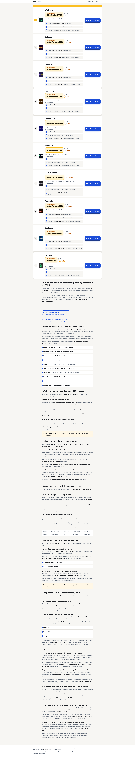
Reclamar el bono (92, 20)
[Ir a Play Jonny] (41, 101)
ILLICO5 (62, 260)
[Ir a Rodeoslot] (41, 211)
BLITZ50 (68, 15)
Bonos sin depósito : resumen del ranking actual (56, 310)
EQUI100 (69, 123)
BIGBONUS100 (70, 177)
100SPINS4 (70, 206)
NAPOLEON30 (69, 233)
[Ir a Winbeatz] (41, 20)
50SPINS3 (69, 69)
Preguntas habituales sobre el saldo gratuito (55, 321)
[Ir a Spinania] (41, 47)
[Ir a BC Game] (41, 265)
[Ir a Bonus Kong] (41, 74)
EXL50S (68, 150)
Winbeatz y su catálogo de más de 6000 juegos (55, 312)
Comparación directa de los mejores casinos (55, 317)
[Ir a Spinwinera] (41, 156)
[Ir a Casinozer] (41, 238)
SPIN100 (69, 42)
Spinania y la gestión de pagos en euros (53, 314)
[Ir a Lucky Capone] (41, 183)
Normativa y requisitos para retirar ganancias (55, 319)
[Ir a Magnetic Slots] (41, 128)
